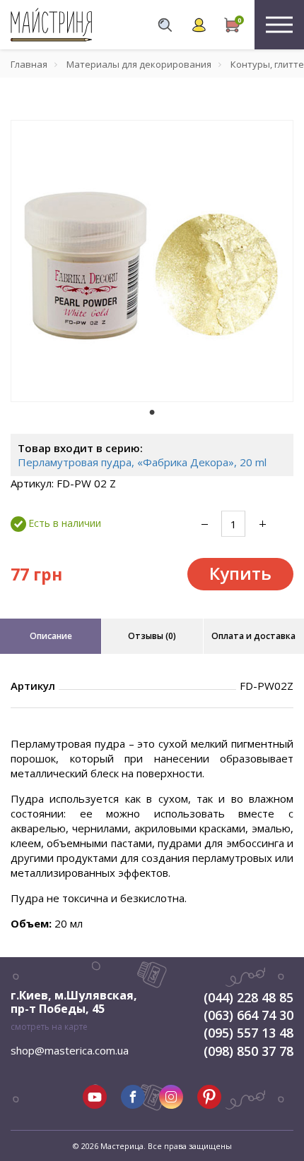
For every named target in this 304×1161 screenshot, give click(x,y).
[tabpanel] (152, 261)
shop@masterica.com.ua (70, 1050)
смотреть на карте (49, 1027)
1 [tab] (152, 412)
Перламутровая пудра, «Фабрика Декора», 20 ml (142, 462)
